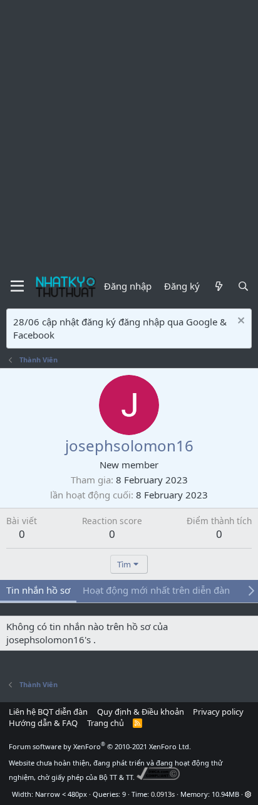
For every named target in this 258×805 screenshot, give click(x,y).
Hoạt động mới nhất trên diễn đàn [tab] (156, 590)
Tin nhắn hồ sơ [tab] (38, 590)
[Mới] (218, 286)
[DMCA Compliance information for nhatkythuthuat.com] (158, 777)
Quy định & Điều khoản (140, 711)
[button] (248, 794)
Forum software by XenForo (100, 746)
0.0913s (163, 794)
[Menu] (17, 286)
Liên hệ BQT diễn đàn (48, 711)
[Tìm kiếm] (243, 286)
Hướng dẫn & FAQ (43, 723)
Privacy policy (218, 711)
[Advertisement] (129, 135)
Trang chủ (105, 723)
